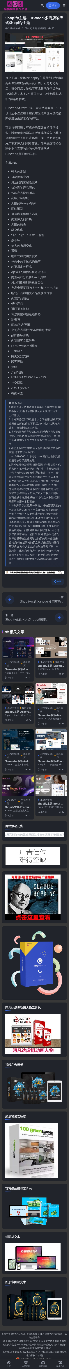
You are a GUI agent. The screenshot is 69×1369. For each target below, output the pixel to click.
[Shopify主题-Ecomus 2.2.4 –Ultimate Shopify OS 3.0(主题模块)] (18, 785)
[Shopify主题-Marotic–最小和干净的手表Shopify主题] (51, 647)
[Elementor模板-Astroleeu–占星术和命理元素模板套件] (18, 739)
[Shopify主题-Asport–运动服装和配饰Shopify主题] (18, 693)
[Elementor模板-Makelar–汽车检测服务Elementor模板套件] (51, 693)
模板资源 (42, 28)
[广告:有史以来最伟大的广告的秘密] (34, 573)
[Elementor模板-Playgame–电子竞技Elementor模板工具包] (18, 647)
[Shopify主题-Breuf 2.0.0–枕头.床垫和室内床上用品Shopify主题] (51, 785)
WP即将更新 (26, 801)
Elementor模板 (13, 663)
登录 (54, 5)
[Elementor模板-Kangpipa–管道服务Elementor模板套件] (51, 739)
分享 (58, 581)
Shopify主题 (31, 28)
